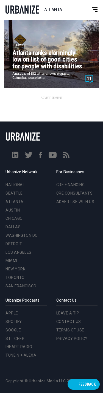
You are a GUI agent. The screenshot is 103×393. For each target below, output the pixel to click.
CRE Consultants (74, 193)
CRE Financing (70, 185)
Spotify (13, 321)
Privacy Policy (72, 338)
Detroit (12, 190)
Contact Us (68, 321)
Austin (11, 156)
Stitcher (14, 338)
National (14, 131)
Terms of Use (70, 330)
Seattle (13, 139)
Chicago (13, 165)
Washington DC (20, 182)
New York (14, 215)
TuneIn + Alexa (20, 355)
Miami (10, 207)
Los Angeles (17, 198)
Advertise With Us (75, 202)
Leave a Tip (67, 313)
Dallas (12, 173)
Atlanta (13, 148)
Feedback (87, 384)
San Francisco (19, 232)
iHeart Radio (18, 347)
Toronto (14, 224)
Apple (11, 313)
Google (13, 330)
